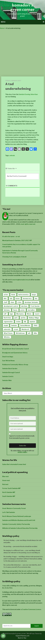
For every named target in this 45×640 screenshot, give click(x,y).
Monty (29, 314)
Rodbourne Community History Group (15, 364)
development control (11, 306)
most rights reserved (28, 224)
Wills (35, 333)
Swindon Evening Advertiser (28, 94)
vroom (16, 329)
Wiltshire (7, 337)
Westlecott (25, 329)
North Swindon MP (8, 492)
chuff (5, 302)
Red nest (5, 484)
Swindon (14, 325)
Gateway (7, 310)
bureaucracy (27, 298)
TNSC (35, 325)
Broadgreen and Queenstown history (15, 353)
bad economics (23, 294)
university (7, 329)
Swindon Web (7, 380)
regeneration (8, 321)
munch (37, 314)
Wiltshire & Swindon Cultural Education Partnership (19, 528)
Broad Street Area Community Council (15, 349)
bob (11, 298)
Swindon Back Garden (9, 368)
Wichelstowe (20, 333)
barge (34, 294)
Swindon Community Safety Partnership (16, 524)
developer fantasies (31, 302)
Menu (3, 22)
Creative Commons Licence (31, 609)
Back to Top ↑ (22, 638)
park (15, 318)
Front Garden (35, 306)
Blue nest (5, 476)
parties (23, 318)
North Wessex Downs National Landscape (16, 516)
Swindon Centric (8, 376)
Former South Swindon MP (11, 488)
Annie (13, 294)
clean (12, 302)
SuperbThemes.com (22, 636)
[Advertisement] (22, 53)
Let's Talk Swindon (8, 512)
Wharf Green (8, 333)
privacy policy (22, 452)
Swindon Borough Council (11, 372)
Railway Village (34, 318)
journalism (31, 310)
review (18, 321)
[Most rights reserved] (7, 615)
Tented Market (25, 325)
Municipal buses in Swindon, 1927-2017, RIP (17, 240)
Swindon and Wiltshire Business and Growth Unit (18, 520)
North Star (7, 318)
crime (19, 302)
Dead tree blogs (7, 356)
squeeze (32, 321)
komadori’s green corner (22, 7)
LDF (5, 314)
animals (12, 155)
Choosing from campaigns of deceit (14, 257)
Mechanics (20, 314)
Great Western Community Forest (14, 508)
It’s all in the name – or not (11, 236)
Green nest (6, 480)
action (6, 294)
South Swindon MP (8, 496)
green (23, 310)
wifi (29, 333)
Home (2, 28)
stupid (6, 325)
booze (17, 298)
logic (11, 314)
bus (36, 298)
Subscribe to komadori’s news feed (14, 464)
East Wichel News (8, 360)
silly (25, 321)
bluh (5, 298)
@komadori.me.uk (21, 280)
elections (24, 306)
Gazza (15, 310)
